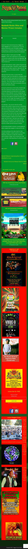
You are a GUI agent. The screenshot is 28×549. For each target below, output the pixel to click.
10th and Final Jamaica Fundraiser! (14, 208)
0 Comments (19, 34)
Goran (4, 32)
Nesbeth (5, 148)
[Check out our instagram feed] (16, 143)
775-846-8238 (14, 251)
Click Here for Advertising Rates (14, 403)
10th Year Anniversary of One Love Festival (14, 182)
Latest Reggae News (8, 34)
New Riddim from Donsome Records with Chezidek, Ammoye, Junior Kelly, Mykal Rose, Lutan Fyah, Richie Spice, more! (13, 241)
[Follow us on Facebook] (12, 143)
